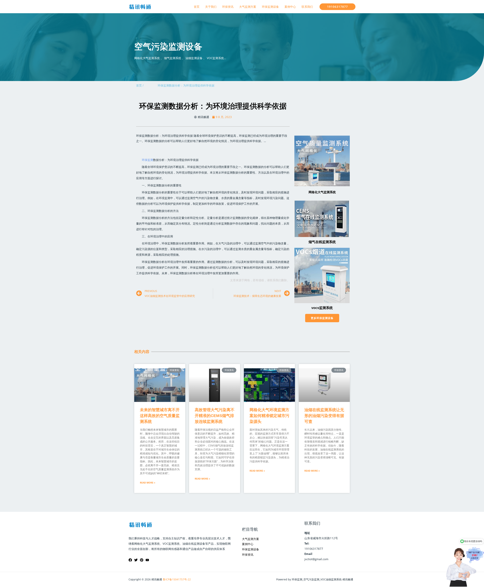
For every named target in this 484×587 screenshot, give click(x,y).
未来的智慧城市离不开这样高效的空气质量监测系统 (160, 416)
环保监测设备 (270, 6)
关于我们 (210, 6)
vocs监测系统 (322, 308)
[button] (322, 318)
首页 (196, 6)
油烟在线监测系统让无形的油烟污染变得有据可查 (324, 416)
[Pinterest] (141, 560)
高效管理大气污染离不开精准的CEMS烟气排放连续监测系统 (214, 416)
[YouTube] (147, 560)
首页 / (140, 85)
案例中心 (290, 6)
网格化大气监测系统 (322, 192)
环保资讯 (227, 6)
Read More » (147, 482)
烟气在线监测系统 (322, 242)
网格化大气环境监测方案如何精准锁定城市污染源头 (269, 416)
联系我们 (307, 6)
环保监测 (147, 160)
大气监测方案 (247, 6)
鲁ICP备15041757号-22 (177, 579)
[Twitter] (136, 560)
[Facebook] (130, 560)
